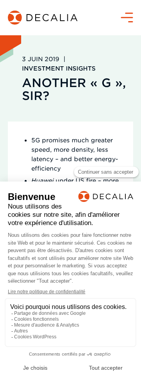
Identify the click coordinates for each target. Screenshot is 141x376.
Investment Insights (59, 68)
